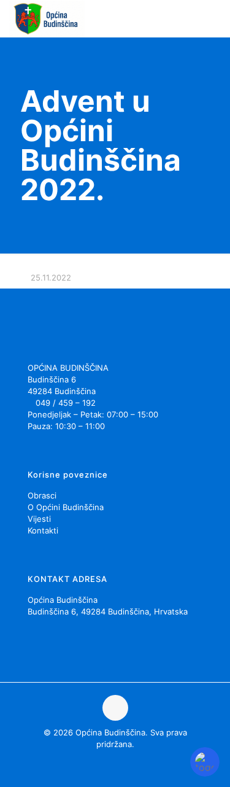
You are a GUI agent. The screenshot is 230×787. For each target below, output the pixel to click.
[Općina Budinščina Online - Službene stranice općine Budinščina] (47, 18)
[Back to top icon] (115, 708)
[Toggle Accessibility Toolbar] (205, 762)
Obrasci (42, 495)
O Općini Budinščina (66, 507)
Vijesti (39, 519)
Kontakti (43, 530)
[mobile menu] (213, 18)
